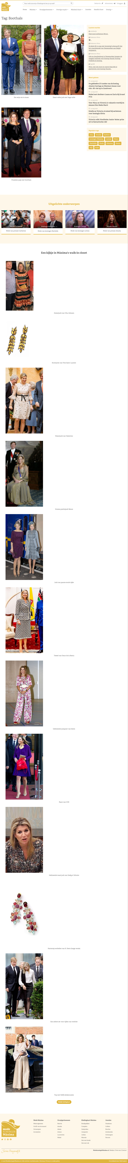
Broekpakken (85, 1123)
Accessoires (36, 1132)
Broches (107, 1129)
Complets (84, 1126)
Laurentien (60, 1135)
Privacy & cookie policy (53, 1161)
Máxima (32, 10)
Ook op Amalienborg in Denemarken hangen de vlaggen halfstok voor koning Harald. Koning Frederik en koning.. (105, 58)
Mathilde (93, 143)
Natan (118, 143)
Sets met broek (85, 1140)
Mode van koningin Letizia (80, 231)
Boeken (112, 1150)
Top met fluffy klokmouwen (64, 1095)
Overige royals (61, 10)
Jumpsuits (84, 1132)
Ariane (59, 1132)
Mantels (83, 1137)
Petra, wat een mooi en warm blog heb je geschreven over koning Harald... (103, 68)
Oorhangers (109, 1135)
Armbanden (109, 1132)
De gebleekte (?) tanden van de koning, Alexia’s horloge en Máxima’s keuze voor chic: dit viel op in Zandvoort (105, 85)
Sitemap (42, 1161)
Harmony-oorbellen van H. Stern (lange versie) (64, 948)
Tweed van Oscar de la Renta (64, 656)
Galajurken (84, 1129)
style (97, 148)
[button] (71, 3)
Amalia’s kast (98, 10)
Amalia (98, 135)
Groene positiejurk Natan (64, 509)
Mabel (59, 1137)
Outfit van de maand (39, 1126)
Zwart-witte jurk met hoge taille (64, 97)
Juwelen (88, 10)
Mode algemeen (38, 1123)
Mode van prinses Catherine (16, 231)
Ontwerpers (37, 1129)
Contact (124, 1150)
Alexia (59, 1129)
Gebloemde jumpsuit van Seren (64, 729)
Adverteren (109, 3)
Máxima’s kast (76, 10)
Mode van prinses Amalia (112, 231)
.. (90, 40)
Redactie (97, 3)
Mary (116, 139)
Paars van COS (64, 802)
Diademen (108, 1123)
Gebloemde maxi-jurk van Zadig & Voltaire (64, 875)
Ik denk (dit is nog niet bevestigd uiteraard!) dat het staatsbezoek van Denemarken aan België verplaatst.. (105, 48)
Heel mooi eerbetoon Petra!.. (98, 34)
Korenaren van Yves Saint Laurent (64, 363)
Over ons (118, 1150)
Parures (107, 1137)
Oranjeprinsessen (46, 10)
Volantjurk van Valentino (64, 436)
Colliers (107, 1126)
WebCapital (123, 1161)
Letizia (108, 139)
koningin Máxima (96, 139)
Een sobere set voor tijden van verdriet (64, 1022)
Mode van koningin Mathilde (48, 231)
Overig (108, 10)
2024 (91, 135)
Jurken (83, 1135)
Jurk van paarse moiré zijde (64, 582)
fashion (107, 135)
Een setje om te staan (21, 97)
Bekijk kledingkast (64, 1102)
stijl (91, 148)
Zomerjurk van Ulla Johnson (64, 313)
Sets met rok (85, 1143)
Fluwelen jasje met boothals (21, 180)
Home (25, 10)
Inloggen (120, 3)
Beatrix (59, 1123)
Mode (101, 143)
